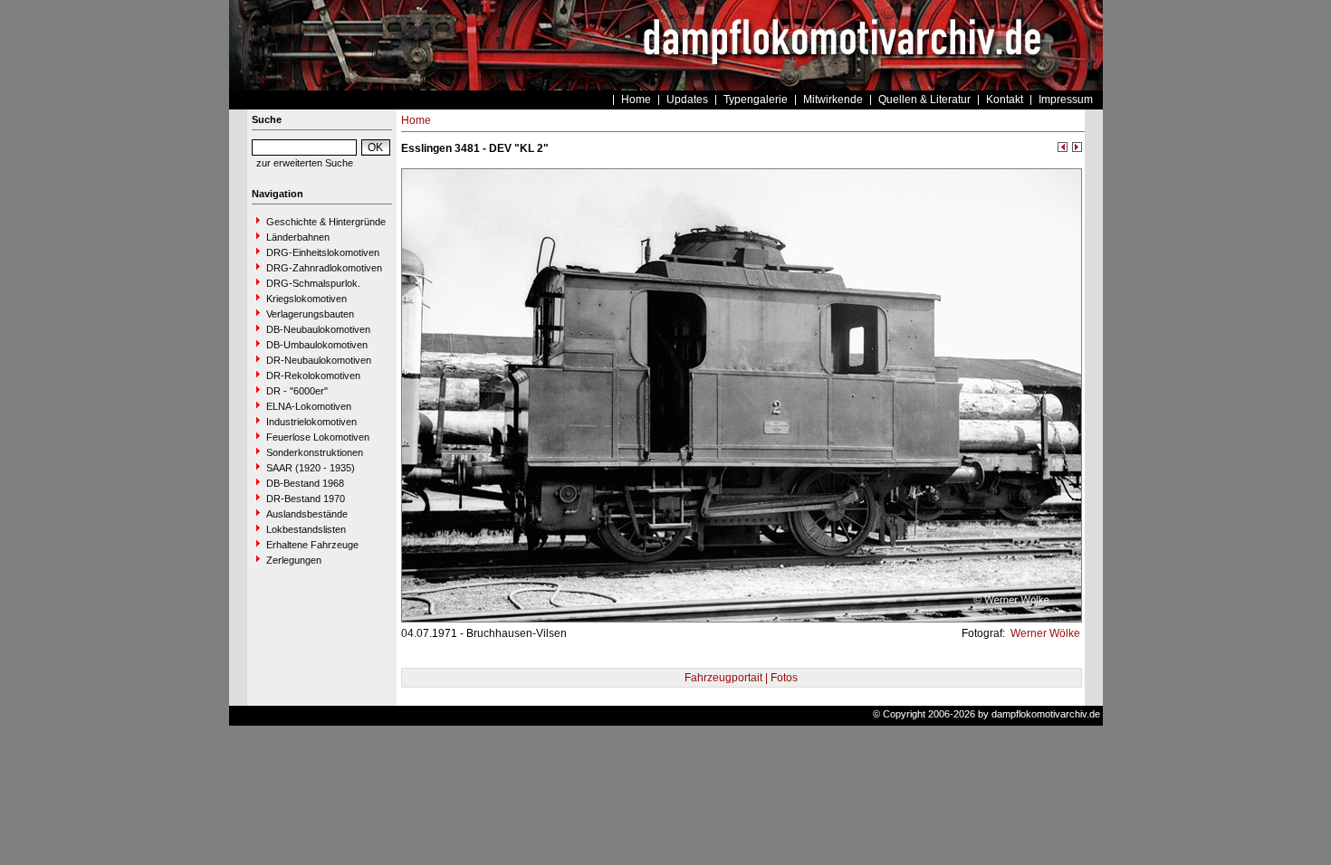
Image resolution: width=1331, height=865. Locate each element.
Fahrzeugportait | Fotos (741, 677)
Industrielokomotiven (311, 421)
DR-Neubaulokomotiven (318, 360)
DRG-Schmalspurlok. (313, 283)
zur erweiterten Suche (304, 162)
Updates (687, 99)
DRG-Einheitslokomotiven (322, 252)
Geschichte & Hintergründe (326, 221)
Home (636, 99)
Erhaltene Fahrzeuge (312, 544)
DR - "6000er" (297, 390)
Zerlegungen (293, 560)
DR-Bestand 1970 (305, 498)
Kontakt (1004, 99)
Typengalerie (755, 99)
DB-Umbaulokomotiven (317, 344)
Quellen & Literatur (924, 99)
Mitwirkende (833, 99)
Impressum (1066, 99)
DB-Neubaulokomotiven (318, 329)
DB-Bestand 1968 (305, 483)
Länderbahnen (298, 237)
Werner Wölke (1044, 633)
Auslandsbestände (307, 514)
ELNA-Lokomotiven (308, 406)
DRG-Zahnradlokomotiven (324, 267)
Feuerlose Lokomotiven (317, 437)
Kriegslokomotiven (306, 298)
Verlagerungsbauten (310, 314)
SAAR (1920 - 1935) (310, 467)
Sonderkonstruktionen (314, 452)
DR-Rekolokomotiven (313, 375)
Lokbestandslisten (306, 529)
